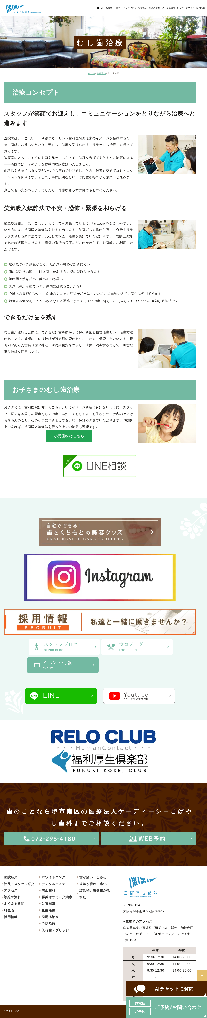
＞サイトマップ (11, 1010)
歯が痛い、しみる (93, 877)
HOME (91, 73)
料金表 (9, 910)
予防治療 (48, 923)
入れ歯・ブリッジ (55, 930)
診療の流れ (12, 897)
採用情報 (11, 917)
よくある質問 (14, 903)
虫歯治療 (48, 910)
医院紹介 (11, 877)
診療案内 (142, 8)
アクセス (11, 890)
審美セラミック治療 (57, 897)
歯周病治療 (50, 917)
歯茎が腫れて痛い (93, 884)
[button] (69, 436)
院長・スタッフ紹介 (19, 884)
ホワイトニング (53, 877)
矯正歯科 (48, 890)
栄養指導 (48, 903)
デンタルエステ (53, 884)
